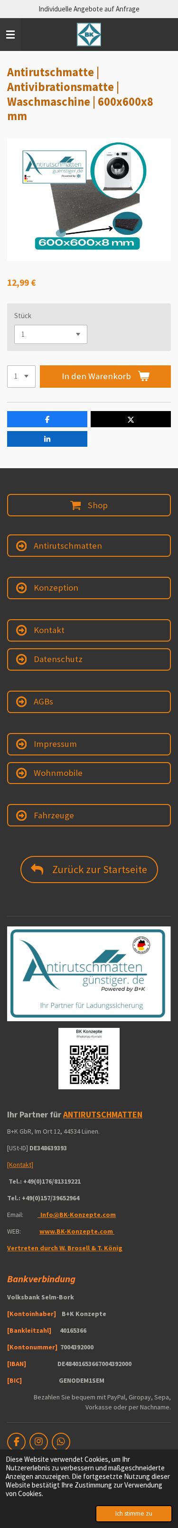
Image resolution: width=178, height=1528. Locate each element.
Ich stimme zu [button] (133, 1513)
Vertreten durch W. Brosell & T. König (64, 1248)
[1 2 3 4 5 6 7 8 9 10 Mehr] (21, 376)
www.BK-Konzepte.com (76, 1231)
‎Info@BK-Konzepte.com (77, 1214)
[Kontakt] (20, 1164)
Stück (22, 315)
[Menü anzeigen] (10, 34)
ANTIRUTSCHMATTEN (102, 1114)
